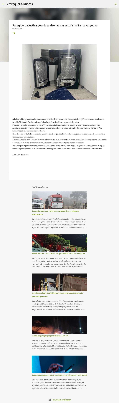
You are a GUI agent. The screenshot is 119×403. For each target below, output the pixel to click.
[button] (13, 33)
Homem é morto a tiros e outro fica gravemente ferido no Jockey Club (58, 254)
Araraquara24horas (20, 4)
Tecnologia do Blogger (61, 400)
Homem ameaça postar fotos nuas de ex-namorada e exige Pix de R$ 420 (59, 375)
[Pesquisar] (115, 4)
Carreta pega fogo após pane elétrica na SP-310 (50, 336)
